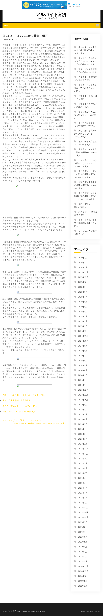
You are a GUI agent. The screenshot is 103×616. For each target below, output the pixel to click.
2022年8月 (83, 468)
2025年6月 (82, 301)
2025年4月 (82, 311)
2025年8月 (82, 292)
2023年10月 (83, 399)
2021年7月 (82, 532)
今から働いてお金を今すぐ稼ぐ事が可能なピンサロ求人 (85, 50)
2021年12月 (83, 507)
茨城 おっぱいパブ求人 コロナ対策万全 (22, 420)
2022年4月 (83, 488)
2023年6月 (82, 419)
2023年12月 (83, 390)
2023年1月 (82, 443)
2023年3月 (82, 434)
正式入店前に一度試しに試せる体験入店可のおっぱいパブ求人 (85, 174)
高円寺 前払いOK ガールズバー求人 (20, 406)
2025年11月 (83, 277)
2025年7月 (83, 296)
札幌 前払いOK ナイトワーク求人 (19, 411)
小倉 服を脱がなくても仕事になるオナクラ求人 (85, 223)
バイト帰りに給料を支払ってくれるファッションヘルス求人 (85, 163)
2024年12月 (83, 331)
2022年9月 (83, 463)
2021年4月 (82, 546)
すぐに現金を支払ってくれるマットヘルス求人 (85, 114)
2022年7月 (83, 473)
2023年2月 (83, 439)
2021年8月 (82, 527)
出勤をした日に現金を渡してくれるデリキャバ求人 (85, 88)
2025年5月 (82, 306)
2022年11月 (83, 453)
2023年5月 (82, 424)
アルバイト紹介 (51, 14)
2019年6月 (82, 581)
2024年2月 (83, 380)
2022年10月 (83, 458)
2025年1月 (82, 326)
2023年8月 (82, 409)
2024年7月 (83, 355)
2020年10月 (83, 576)
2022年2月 (83, 497)
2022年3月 (83, 492)
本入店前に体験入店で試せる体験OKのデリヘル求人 (85, 152)
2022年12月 (83, 448)
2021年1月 (82, 561)
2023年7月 (83, 414)
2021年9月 (82, 522)
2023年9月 (82, 404)
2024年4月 (82, 370)
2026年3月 (82, 257)
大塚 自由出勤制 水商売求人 (17, 400)
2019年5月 (82, 586)
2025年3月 (82, 316)
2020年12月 (83, 566)
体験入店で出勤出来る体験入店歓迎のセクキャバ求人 (85, 185)
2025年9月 (82, 287)
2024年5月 (82, 365)
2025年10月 (83, 282)
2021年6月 (82, 537)
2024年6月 (82, 360)
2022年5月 (83, 483)
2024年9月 (82, 345)
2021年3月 (82, 551)
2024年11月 (83, 336)
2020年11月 (83, 571)
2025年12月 (83, 272)
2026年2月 (83, 262)
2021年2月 (82, 556)
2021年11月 (83, 512)
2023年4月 (82, 429)
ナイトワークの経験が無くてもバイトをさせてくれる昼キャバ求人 (85, 61)
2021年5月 (82, 541)
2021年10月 (83, 517)
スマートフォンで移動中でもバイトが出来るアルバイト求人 (39, 423)
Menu (6, 25)
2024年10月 (83, 341)
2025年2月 (83, 321)
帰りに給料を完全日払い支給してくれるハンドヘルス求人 (85, 133)
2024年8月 (82, 350)
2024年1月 (82, 385)
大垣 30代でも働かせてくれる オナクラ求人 (24, 395)
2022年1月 (82, 502)
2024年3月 (82, 375)
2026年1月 (82, 267)
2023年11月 (83, 394)
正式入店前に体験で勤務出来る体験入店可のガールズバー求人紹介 (85, 196)
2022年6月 (83, 478)
